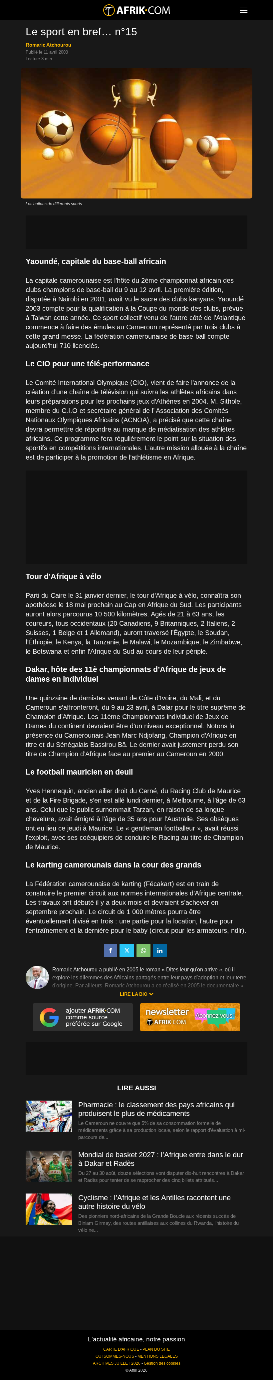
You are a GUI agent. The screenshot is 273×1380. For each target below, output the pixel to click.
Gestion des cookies (162, 1363)
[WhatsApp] (143, 950)
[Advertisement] (136, 232)
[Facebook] (110, 950)
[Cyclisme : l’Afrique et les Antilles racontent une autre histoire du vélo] (49, 1209)
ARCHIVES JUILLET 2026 (116, 1363)
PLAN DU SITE (156, 1349)
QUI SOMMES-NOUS (115, 1356)
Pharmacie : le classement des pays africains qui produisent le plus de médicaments (156, 1109)
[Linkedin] (160, 950)
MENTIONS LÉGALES (157, 1356)
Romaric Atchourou (48, 45)
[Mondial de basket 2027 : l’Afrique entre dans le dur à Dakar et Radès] (49, 1167)
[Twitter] (127, 950)
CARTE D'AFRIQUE (121, 1349)
